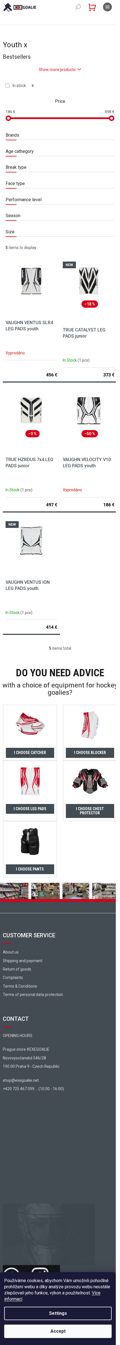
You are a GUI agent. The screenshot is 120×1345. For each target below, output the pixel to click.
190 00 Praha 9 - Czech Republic (31, 1066)
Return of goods (17, 969)
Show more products (57, 69)
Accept (58, 1331)
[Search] (78, 7)
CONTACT (16, 1019)
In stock (23, 85)
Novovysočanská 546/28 (24, 1058)
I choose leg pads (30, 808)
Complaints (13, 977)
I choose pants (30, 869)
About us (11, 952)
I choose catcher (30, 752)
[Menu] (107, 7)
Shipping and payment (22, 961)
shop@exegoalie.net (21, 1080)
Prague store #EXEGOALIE (26, 1049)
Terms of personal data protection (33, 994)
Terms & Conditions (20, 986)
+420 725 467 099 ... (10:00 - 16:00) (33, 1089)
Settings (58, 1313)
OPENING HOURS (17, 1035)
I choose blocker (90, 752)
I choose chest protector (90, 810)
